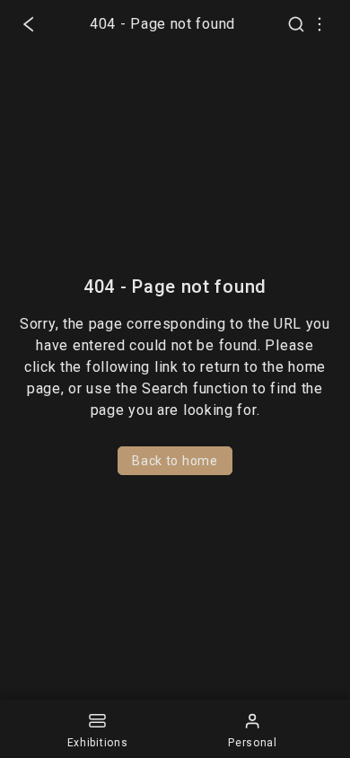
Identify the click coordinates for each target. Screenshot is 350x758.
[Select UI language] (319, 24)
